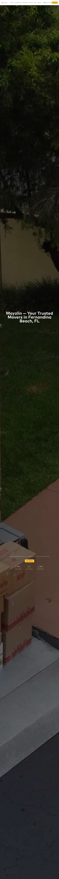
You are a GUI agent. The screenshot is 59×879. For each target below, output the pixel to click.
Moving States (25, 2)
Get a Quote (54, 2)
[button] (19, 2)
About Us (12, 2)
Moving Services (18, 2)
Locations (31, 2)
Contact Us (39, 2)
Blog (35, 2)
